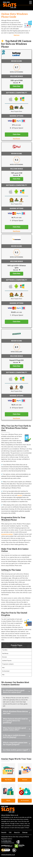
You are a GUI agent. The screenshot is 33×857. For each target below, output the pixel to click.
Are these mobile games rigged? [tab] (15, 750)
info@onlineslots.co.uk (8, 854)
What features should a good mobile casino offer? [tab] (14, 729)
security (20, 495)
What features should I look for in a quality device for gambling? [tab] (15, 721)
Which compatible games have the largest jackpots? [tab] (15, 743)
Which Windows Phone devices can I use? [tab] (15, 712)
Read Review (16, 138)
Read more (16, 35)
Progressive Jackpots (8, 664)
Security (3, 832)
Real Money (5, 653)
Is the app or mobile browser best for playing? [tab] (14, 736)
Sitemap (25, 832)
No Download (5, 671)
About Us (17, 832)
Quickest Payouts (6, 660)
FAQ (10, 832)
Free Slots (4, 650)
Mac (3, 674)
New (3, 667)
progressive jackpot (7, 534)
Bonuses (4, 657)
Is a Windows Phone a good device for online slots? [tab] (13, 691)
